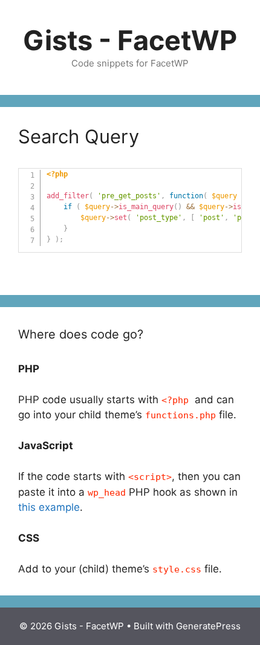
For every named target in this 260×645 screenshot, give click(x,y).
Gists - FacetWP (130, 40)
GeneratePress (208, 626)
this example (49, 507)
